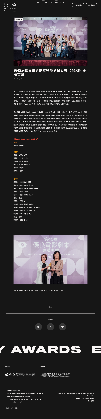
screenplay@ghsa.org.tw (15, 402)
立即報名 (78, 5)
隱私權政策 (91, 401)
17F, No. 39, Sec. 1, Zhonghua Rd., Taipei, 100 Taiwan (24, 399)
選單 (93, 5)
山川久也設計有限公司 (88, 398)
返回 (50, 307)
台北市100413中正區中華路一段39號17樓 (18, 396)
